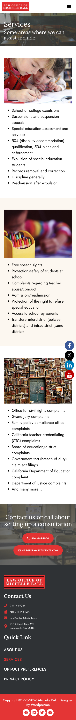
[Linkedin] (34, 712)
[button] (69, 6)
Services (13, 659)
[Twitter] (42, 712)
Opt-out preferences (25, 669)
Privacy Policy (19, 679)
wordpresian (40, 704)
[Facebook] (26, 712)
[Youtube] (50, 712)
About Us (13, 650)
